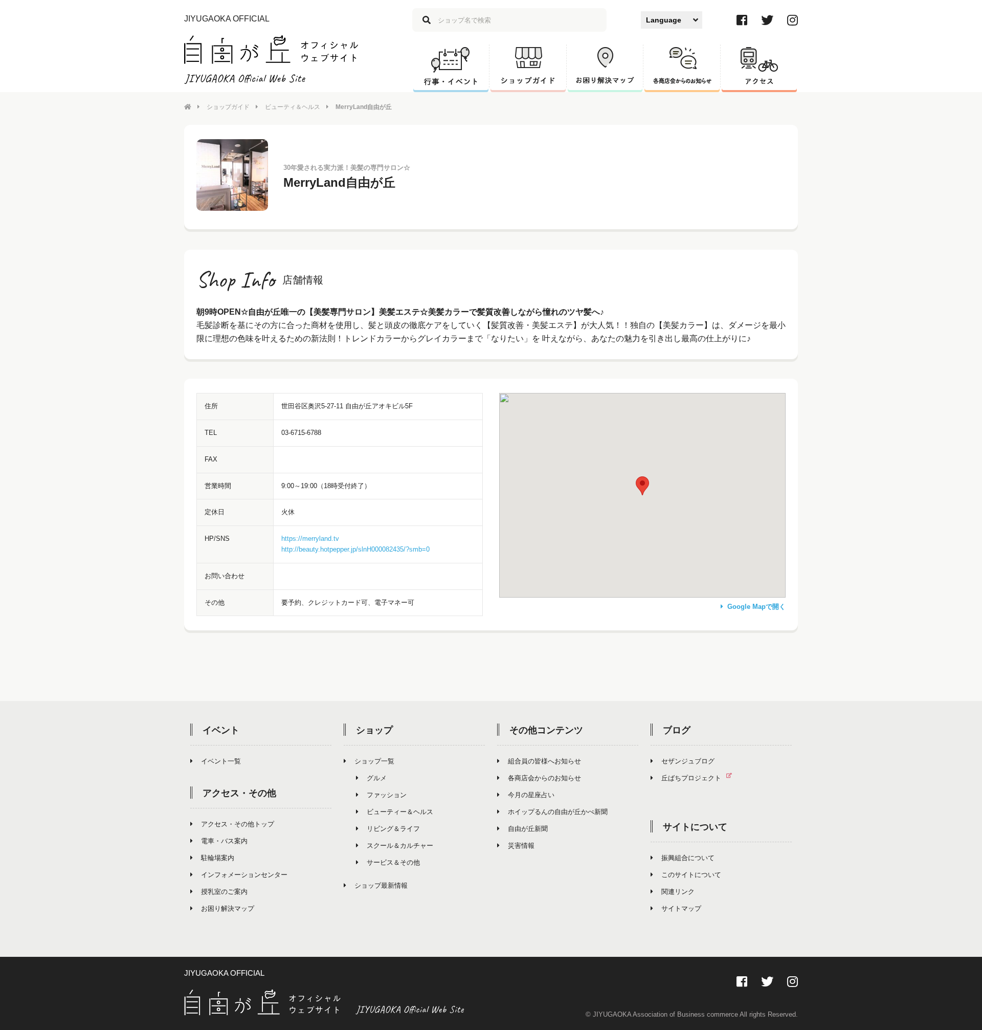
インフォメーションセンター (244, 874)
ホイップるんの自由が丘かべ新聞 (558, 811)
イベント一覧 (221, 761)
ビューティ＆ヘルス (292, 107)
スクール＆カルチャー (400, 845)
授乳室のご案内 (224, 891)
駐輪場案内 (217, 857)
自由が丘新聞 (528, 828)
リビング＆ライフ (393, 828)
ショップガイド (228, 107)
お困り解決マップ (227, 908)
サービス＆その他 (393, 862)
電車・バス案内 (224, 841)
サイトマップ (681, 908)
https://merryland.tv (310, 538)
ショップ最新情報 (381, 885)
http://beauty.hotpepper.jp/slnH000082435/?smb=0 (355, 549)
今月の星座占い (531, 795)
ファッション (387, 795)
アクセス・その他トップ (237, 824)
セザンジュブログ (688, 761)
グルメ (377, 778)
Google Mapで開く (756, 606)
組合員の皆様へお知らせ (544, 761)
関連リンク (678, 891)
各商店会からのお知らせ (544, 778)
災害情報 (521, 845)
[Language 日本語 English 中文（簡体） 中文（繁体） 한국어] (671, 20)
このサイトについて (691, 874)
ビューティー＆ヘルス (400, 811)
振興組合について (688, 857)
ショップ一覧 (374, 761)
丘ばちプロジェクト (691, 778)
